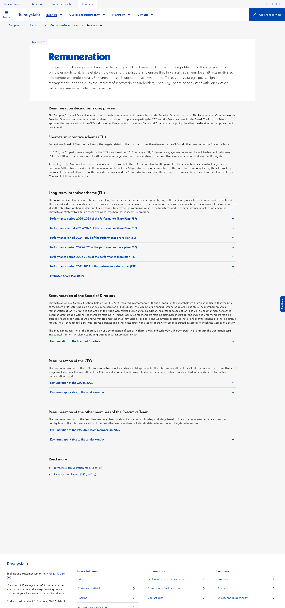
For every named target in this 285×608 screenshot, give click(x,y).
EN (278, 4)
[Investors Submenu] (61, 15)
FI (267, 4)
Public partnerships (63, 4)
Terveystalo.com (87, 571)
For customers (12, 4)
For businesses (36, 4)
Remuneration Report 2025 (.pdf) (75, 474)
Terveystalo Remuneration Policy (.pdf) (78, 467)
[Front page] (29, 15)
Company (87, 4)
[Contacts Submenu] (152, 15)
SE (272, 4)
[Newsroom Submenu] (129, 15)
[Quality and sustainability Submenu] (104, 15)
